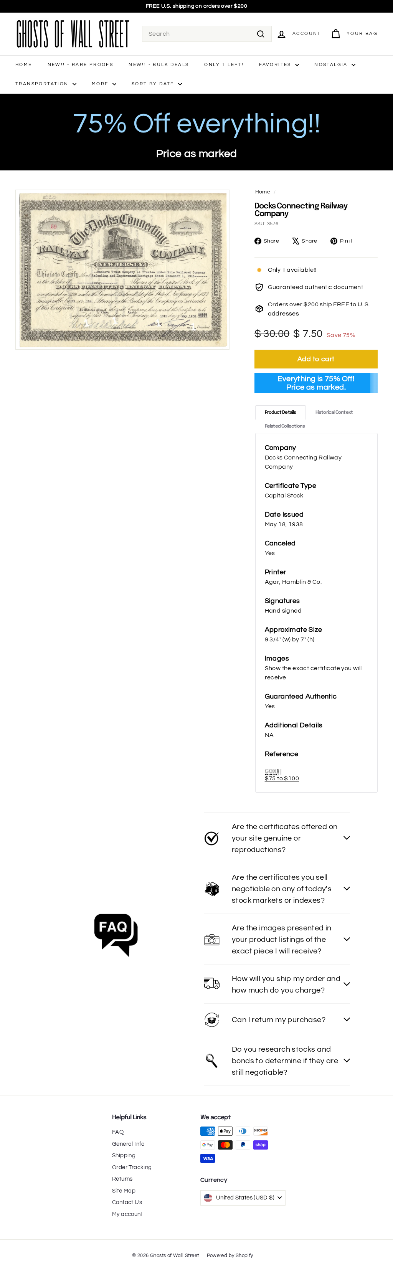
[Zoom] (122, 270)
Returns (122, 1179)
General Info (128, 1144)
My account (127, 1214)
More (101, 83)
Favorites (276, 64)
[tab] (280, 412)
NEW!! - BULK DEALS (159, 64)
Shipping (123, 1155)
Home (23, 64)
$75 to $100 (282, 778)
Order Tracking (132, 1167)
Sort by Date (154, 83)
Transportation (43, 83)
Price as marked (196, 153)
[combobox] (207, 34)
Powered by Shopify (230, 1255)
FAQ (118, 1132)
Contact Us (127, 1202)
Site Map (123, 1191)
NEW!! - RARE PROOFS (81, 64)
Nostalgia (332, 64)
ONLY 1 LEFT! (224, 64)
